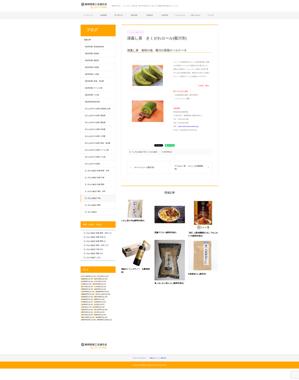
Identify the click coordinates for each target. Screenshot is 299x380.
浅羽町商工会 (87, 304)
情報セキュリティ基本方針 (158, 358)
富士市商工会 (87, 286)
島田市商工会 (100, 289)
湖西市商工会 (87, 309)
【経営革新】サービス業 (93, 88)
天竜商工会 (87, 284)
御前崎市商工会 (102, 291)
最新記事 (87, 40)
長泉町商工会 (101, 317)
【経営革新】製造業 (91, 53)
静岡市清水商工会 (89, 320)
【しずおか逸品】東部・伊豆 (94, 191)
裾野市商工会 (100, 315)
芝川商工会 (100, 312)
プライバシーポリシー (140, 358)
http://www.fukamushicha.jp (188, 126)
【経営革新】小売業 (91, 74)
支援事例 (149, 15)
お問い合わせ (195, 15)
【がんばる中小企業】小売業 (94, 136)
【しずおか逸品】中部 (92, 198)
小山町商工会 (100, 286)
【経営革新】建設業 (91, 60)
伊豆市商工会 (103, 276)
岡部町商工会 (87, 289)
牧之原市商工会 (101, 309)
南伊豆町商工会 (101, 279)
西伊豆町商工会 (88, 317)
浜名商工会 (87, 307)
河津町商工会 (87, 302)
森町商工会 (100, 299)
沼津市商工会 (100, 302)
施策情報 (134, 15)
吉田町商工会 (87, 281)
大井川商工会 (100, 281)
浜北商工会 (100, 304)
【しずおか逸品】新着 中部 (94, 177)
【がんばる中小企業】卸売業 (94, 129)
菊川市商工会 (168, 152)
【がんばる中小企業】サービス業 (96, 150)
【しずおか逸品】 (90, 212)
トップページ (88, 15)
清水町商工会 (99, 307)
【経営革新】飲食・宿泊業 (94, 81)
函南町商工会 (87, 279)
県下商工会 (119, 15)
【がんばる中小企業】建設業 (94, 122)
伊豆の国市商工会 (89, 276)
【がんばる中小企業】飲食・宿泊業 (97, 143)
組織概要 (103, 15)
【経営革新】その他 (91, 95)
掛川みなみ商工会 (103, 294)
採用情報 (165, 15)
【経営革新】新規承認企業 (94, 47)
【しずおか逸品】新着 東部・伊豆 (96, 171)
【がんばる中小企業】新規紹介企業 (97, 109)
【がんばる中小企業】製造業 (94, 115)
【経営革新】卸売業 (91, 67)
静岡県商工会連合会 (104, 320)
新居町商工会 (87, 297)
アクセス (210, 15)
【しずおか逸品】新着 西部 (94, 184)
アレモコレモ (180, 15)
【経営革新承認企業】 (92, 102)
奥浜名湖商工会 (99, 284)
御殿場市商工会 (88, 294)
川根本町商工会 (88, 291)
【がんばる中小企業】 (92, 164)
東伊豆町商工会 (101, 297)
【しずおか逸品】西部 (92, 205)
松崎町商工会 (87, 299)
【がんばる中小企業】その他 (94, 157)
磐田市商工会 (87, 312)
